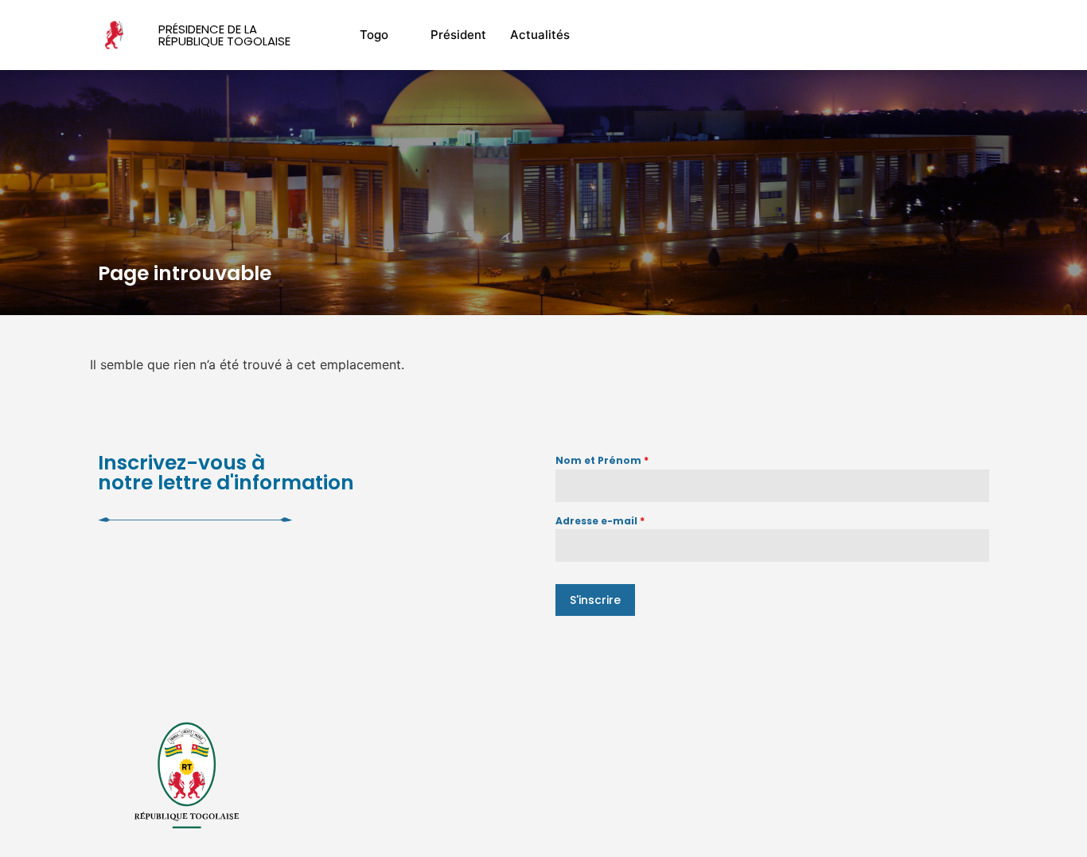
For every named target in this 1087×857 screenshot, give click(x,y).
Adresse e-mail (600, 521)
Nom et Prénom (602, 460)
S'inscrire (595, 600)
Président (458, 34)
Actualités (540, 34)
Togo (374, 34)
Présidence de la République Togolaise (224, 35)
